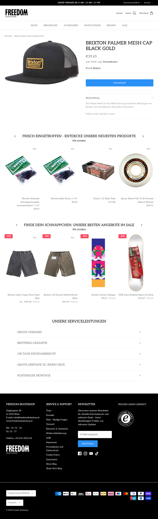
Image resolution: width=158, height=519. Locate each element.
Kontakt (50, 415)
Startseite (8, 36)
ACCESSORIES (71, 25)
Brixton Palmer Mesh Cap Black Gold (29, 36)
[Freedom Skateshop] (17, 13)
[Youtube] (91, 453)
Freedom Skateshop (20, 510)
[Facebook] (79, 453)
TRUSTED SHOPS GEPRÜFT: (132, 404)
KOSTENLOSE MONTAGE (33, 375)
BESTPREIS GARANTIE (32, 343)
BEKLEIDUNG (51, 25)
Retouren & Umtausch (57, 428)
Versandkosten (110, 61)
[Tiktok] (97, 453)
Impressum (51, 442)
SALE (124, 25)
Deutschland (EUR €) (131, 3)
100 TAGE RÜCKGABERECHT (36, 353)
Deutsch (147, 3)
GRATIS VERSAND (29, 332)
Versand (50, 424)
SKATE (34, 25)
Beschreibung (92, 98)
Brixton (97, 68)
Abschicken (88, 443)
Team (48, 410)
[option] (42, 62)
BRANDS (111, 25)
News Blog (51, 464)
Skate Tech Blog (54, 468)
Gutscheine (51, 459)
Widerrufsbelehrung (56, 433)
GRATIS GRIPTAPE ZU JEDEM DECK (41, 364)
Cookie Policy (53, 455)
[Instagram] (85, 453)
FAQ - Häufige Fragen (56, 419)
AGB (48, 438)
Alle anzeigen (79, 140)
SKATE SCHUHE (92, 25)
